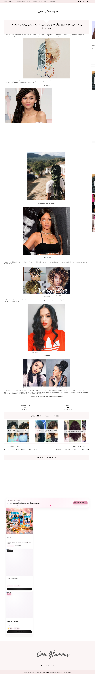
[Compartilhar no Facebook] (24, 409)
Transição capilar (68, 409)
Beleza (11, 1)
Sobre (28, 1)
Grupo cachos (43, 1)
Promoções (52, 1)
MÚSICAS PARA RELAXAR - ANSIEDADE (20, 450)
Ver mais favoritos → (80, 502)
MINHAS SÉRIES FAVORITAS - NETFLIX (72, 450)
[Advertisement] (46, 141)
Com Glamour (47, 12)
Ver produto (19, 588)
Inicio (5, 1)
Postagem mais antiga (80, 446)
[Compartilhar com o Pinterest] (26, 409)
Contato (35, 1)
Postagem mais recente (13, 446)
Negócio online (20, 1)
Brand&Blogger (54, 672)
